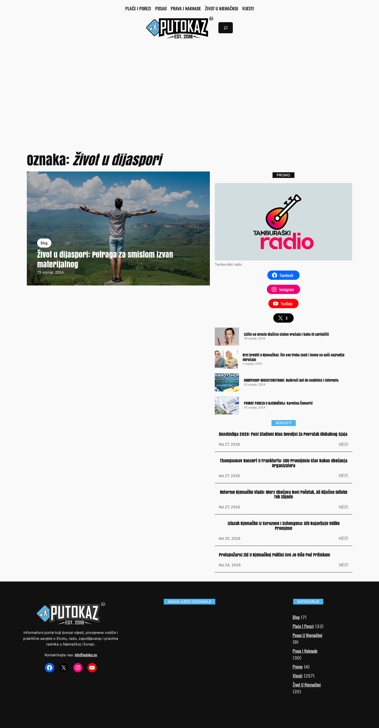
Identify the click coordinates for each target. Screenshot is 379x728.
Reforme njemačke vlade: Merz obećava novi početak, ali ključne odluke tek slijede (283, 495)
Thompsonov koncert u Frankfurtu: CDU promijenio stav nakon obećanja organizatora (283, 463)
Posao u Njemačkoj (307, 635)
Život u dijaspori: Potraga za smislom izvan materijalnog (105, 259)
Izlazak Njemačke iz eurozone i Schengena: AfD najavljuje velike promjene (284, 526)
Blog (44, 243)
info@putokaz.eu (86, 654)
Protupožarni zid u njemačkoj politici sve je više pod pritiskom (274, 555)
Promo (297, 666)
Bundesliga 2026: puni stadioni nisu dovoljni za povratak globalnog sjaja (283, 434)
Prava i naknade (305, 651)
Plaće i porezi (303, 626)
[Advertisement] (189, 85)
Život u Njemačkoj (307, 684)
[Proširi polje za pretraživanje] (225, 27)
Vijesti (343, 444)
